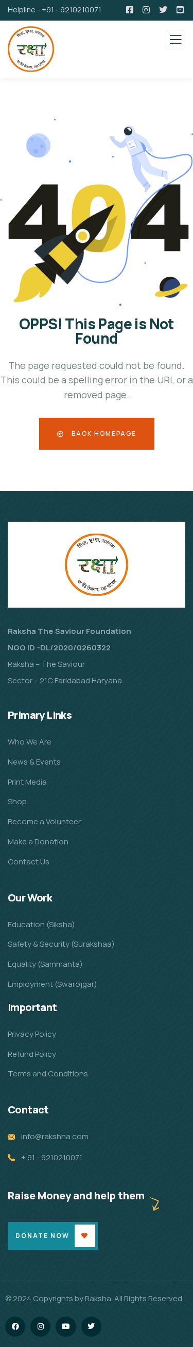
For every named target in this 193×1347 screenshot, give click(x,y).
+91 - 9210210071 (71, 9)
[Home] (96, 559)
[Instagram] (40, 1327)
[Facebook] (15, 1327)
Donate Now (42, 1235)
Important (32, 1007)
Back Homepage (102, 433)
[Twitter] (91, 1327)
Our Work (30, 898)
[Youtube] (66, 1327)
